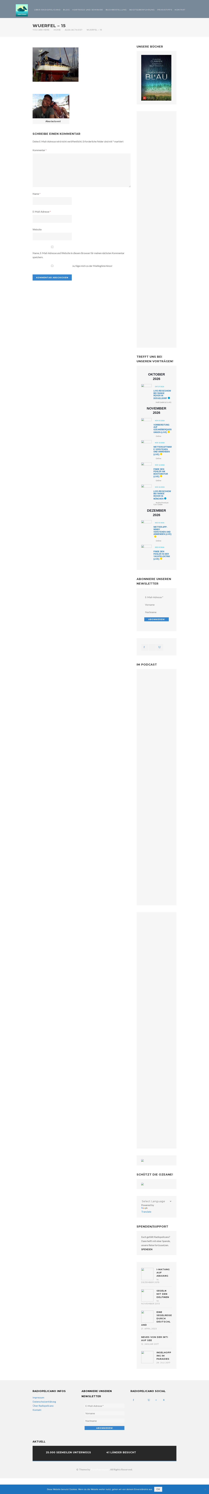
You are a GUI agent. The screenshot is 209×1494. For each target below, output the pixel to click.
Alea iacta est (73, 30)
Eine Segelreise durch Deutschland (156, 1318)
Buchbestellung (116, 10)
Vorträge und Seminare (87, 10)
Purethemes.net (100, 1469)
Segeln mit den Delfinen (163, 1294)
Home (57, 30)
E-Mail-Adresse (42, 211)
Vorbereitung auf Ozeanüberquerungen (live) (162, 428)
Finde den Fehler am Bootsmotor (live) (160, 473)
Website (37, 229)
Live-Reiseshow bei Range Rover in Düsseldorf (162, 394)
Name (37, 193)
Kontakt (180, 10)
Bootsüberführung (142, 10)
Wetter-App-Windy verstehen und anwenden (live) (162, 530)
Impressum (38, 1397)
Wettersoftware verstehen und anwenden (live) (162, 451)
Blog (66, 10)
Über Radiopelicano (47, 10)
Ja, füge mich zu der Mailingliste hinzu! (92, 265)
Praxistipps (164, 10)
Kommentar (40, 150)
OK (158, 1489)
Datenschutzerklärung (44, 1401)
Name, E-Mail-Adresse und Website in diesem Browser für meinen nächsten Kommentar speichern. (78, 255)
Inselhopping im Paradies (164, 1355)
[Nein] (205, 1489)
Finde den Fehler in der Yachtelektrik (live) (161, 555)
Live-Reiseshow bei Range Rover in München (162, 495)
